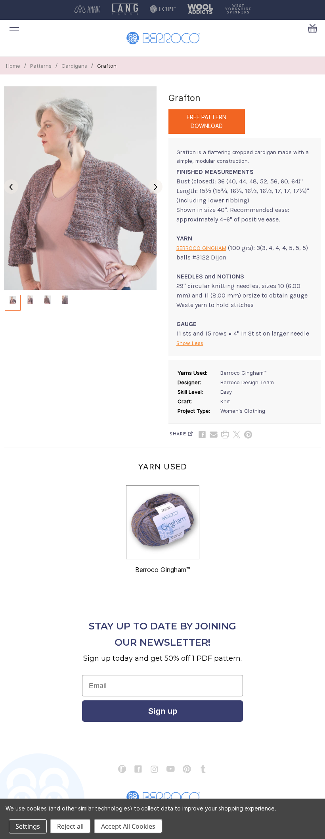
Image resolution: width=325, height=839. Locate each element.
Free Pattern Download (206, 121)
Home (13, 66)
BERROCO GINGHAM (201, 248)
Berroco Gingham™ (162, 570)
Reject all (70, 826)
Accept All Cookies (128, 826)
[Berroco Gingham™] (162, 522)
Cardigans (74, 66)
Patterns (41, 66)
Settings (27, 826)
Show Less (189, 343)
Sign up (162, 711)
